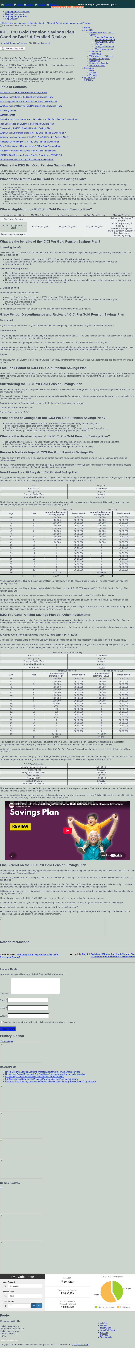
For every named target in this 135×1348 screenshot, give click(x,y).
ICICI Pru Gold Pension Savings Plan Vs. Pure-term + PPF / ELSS (31, 155)
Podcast (104, 1332)
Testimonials (106, 1337)
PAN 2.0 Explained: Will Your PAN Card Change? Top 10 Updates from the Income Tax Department (108, 955)
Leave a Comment (18, 43)
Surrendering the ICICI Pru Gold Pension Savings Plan (25, 128)
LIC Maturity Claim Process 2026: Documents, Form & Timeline (34, 1077)
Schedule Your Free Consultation (67, 7)
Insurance (45, 43)
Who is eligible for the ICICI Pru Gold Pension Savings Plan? (28, 101)
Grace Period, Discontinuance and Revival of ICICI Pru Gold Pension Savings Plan (39, 119)
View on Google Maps (10, 1340)
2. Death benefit (7, 115)
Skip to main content (14, 14)
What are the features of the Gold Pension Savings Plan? (26, 97)
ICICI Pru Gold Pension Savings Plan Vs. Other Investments (28, 151)
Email (3, 1008)
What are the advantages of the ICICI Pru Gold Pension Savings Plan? (33, 133)
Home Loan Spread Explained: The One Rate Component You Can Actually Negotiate (45, 1074)
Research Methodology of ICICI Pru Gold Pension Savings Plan (29, 142)
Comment (5, 993)
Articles (103, 1323)
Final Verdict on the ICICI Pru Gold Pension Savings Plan (27, 160)
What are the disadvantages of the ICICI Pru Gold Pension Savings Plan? (34, 137)
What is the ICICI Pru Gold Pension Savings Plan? (23, 92)
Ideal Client (105, 1328)
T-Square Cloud (81, 1345)
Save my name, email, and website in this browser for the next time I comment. (39, 1022)
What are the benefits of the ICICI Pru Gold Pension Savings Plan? (31, 106)
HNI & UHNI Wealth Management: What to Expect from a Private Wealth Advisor (42, 1072)
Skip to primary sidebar (16, 16)
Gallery (103, 1325)
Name (3, 1000)
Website (4, 1016)
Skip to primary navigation (17, 12)
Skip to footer (11, 19)
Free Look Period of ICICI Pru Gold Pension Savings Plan (27, 124)
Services (104, 1335)
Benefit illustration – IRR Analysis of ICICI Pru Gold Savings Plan (30, 146)
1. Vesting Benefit (8, 110)
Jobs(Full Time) (107, 1330)
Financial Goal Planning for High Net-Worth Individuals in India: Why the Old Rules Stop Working (50, 1081)
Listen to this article (14, 48)
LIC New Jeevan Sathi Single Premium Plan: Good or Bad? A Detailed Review (42, 1079)
